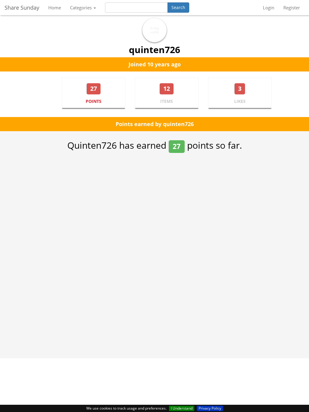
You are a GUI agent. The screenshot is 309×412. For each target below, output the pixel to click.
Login (268, 8)
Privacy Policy (210, 408)
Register (291, 8)
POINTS (93, 101)
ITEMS (166, 101)
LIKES (240, 101)
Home (54, 8)
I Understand (182, 408)
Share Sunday (22, 7)
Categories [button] (81, 8)
